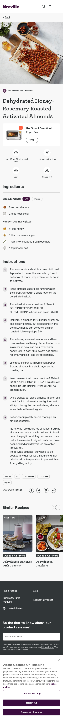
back (7, 17)
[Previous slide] (51, 507)
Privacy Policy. (47, 647)
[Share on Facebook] (31, 490)
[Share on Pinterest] (46, 490)
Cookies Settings (31, 693)
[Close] (59, 659)
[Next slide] (57, 507)
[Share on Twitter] (38, 490)
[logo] (11, 6)
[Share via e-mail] (53, 490)
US (26, 199)
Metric (37, 199)
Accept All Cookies (31, 712)
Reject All (31, 702)
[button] (50, 6)
